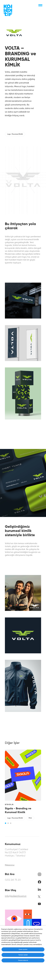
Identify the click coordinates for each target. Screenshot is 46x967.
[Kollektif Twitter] (39, 897)
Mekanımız (9, 865)
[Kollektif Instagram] (39, 875)
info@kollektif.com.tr (15, 896)
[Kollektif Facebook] (39, 883)
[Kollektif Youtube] (39, 904)
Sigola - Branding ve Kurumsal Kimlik (18, 810)
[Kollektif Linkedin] (39, 890)
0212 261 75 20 (13, 880)
